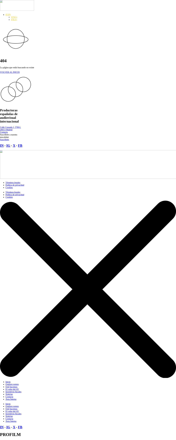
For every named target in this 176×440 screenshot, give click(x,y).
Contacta (9, 397)
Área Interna (11, 399)
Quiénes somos (12, 384)
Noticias (9, 394)
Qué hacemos (11, 387)
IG (8, 145)
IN (2, 145)
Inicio (8, 382)
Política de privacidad (15, 185)
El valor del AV (12, 389)
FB (20, 145)
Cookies (9, 187)
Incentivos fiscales (13, 392)
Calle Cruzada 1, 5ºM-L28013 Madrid (10, 128)
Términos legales (13, 182)
